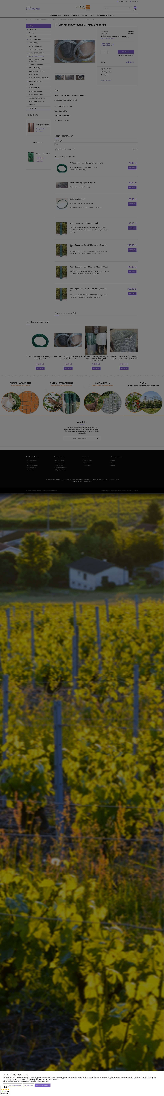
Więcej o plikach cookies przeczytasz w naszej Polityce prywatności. (26, 1081)
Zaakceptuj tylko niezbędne (12, 1085)
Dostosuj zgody (28, 1085)
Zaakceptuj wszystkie (42, 1085)
